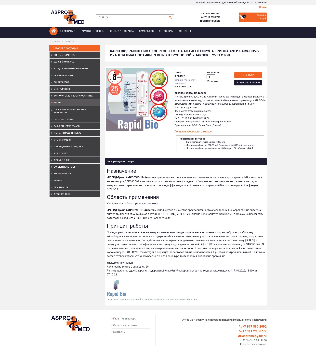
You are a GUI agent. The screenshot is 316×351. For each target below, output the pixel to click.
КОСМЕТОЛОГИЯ (62, 173)
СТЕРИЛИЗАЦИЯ (62, 140)
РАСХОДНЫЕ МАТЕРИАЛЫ (67, 126)
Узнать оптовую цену (248, 82)
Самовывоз (146, 31)
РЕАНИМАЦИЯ (61, 187)
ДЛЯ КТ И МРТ (61, 153)
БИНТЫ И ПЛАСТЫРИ (64, 55)
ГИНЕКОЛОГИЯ (61, 82)
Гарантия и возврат (93, 31)
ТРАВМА (58, 180)
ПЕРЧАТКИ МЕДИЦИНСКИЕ (67, 133)
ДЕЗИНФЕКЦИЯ (62, 194)
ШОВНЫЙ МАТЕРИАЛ (64, 62)
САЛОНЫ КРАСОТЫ (63, 119)
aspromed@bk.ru (211, 20)
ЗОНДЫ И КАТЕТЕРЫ (64, 167)
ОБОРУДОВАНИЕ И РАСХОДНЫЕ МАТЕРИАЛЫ (70, 111)
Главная (56, 41)
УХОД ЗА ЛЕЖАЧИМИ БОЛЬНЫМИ (71, 68)
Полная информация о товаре (192, 131)
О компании (67, 31)
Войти (263, 7)
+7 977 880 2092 (211, 13)
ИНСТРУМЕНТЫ (62, 89)
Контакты (185, 31)
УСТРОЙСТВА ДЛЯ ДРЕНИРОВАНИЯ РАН (74, 96)
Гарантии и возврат (125, 318)
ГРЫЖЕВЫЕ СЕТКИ (63, 75)
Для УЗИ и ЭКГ (61, 160)
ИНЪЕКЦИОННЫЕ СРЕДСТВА (68, 146)
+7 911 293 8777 (211, 17)
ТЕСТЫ (67, 41)
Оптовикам (166, 31)
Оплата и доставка (122, 31)
